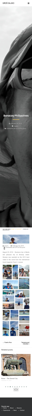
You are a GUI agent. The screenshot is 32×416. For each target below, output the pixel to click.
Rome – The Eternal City (9, 378)
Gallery (16, 126)
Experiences (6, 410)
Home (5, 408)
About (12, 408)
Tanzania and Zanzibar (25, 343)
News (15, 410)
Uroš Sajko (8, 3)
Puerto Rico (7, 342)
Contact (22, 410)
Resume (19, 408)
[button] (7, 272)
